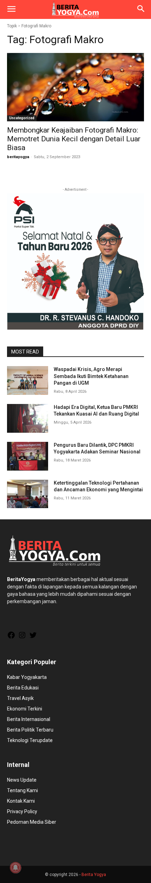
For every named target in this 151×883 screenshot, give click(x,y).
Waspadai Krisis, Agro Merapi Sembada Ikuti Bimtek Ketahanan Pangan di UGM (91, 376)
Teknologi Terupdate (30, 740)
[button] (11, 9)
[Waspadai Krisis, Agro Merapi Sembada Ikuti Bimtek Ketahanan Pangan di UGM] (27, 380)
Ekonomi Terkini (24, 709)
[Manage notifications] (15, 867)
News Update (22, 780)
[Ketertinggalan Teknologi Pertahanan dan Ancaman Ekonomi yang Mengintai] (27, 494)
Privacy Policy (22, 811)
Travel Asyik (20, 698)
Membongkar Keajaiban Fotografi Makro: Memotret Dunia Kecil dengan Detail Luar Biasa (73, 139)
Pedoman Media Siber (31, 822)
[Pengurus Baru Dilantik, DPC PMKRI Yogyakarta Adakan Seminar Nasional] (27, 456)
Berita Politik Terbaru (30, 730)
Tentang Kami (22, 790)
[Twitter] (33, 637)
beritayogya (18, 157)
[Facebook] (11, 637)
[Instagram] (22, 637)
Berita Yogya (93, 874)
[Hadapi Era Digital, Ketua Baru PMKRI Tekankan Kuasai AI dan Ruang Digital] (27, 418)
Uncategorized (21, 118)
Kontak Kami (21, 801)
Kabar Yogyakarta (27, 677)
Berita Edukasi (23, 687)
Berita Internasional (28, 719)
